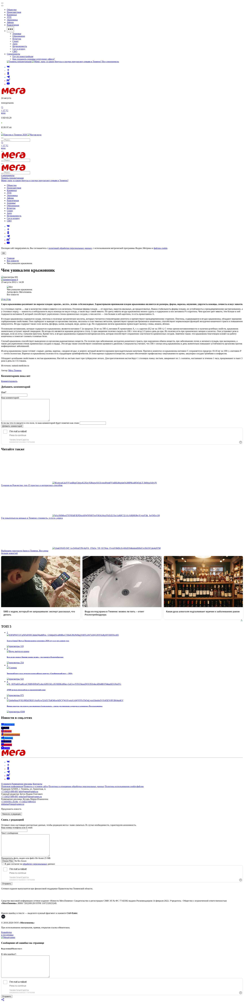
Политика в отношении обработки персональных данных (76, 786)
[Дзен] (8, 70)
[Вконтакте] (8, 67)
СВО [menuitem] (14, 51)
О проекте (6, 784)
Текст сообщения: (9, 833)
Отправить (6, 884)
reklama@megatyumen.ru (12, 804)
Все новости (13, 261)
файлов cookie (160, 248)
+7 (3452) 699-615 (27, 801)
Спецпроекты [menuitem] (13, 54)
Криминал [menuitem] (12, 15)
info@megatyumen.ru (28, 791)
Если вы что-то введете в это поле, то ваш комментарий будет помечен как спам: (40, 423)
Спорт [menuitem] (15, 41)
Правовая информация (12, 786)
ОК (3, 253)
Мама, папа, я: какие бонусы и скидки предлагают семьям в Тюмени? (34, 180)
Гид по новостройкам (22, 56)
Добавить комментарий (12, 426)
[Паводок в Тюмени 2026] (14, 134)
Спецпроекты (7, 175)
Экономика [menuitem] (12, 20)
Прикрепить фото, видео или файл (25, 858)
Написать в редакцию (11, 814)
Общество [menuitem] (12, 9)
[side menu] (2, 5)
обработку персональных (35, 864)
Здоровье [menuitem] (16, 33)
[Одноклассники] (8, 74)
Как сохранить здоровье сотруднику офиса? (33, 59)
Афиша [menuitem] (10, 22)
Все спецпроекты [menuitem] (110, 61)
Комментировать (9, 381)
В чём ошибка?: (8, 954)
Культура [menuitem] (16, 38)
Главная (10, 258)
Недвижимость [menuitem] (19, 46)
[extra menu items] (10, 29)
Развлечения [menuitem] (13, 25)
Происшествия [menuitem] (14, 12)
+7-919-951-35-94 (9, 801)
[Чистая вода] (34, 134)
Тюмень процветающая (12, 178)
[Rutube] (8, 81)
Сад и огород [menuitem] (18, 49)
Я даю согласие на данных (29, 864)
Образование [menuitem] (18, 36)
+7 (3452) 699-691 (9, 791)
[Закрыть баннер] (2, 3)
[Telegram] (8, 77)
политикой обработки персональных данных (70, 248)
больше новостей (9, 553)
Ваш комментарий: (10, 398)
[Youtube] (8, 84)
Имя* (3, 392)
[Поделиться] (3, 1000)
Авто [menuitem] (14, 44)
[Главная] (33, 93)
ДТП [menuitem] (9, 17)
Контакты (37, 784)
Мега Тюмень (14, 370)
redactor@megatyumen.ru (30, 796)
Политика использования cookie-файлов (124, 786)
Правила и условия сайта (36, 786)
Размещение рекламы (22, 784)
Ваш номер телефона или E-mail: (17, 827)
